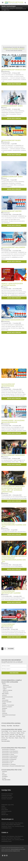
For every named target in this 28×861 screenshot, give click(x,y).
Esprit (2, 736)
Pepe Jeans (11, 737)
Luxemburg (17, 826)
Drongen (4, 778)
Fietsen (4, 711)
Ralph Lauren (12, 736)
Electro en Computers (7, 706)
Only (7, 737)
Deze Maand (16, 725)
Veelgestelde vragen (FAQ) (7, 804)
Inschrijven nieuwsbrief (6, 798)
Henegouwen (4, 826)
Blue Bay (20, 731)
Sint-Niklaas (5, 776)
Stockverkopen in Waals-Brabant (9, 757)
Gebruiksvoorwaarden (6, 811)
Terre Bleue (7, 732)
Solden (3, 716)
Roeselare (4, 774)
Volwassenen (6, 685)
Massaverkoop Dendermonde (8, 385)
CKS (2, 732)
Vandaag (3, 725)
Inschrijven (14, 673)
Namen (9, 826)
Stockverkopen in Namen (8, 761)
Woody (22, 732)
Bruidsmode (5, 691)
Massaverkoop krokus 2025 (13, 70)
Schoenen (4, 695)
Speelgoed (4, 708)
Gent (3, 773)
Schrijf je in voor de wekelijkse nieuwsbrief (13, 48)
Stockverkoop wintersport (8, 625)
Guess (24, 731)
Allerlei (3, 698)
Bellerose (21, 734)
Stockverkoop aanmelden (7, 793)
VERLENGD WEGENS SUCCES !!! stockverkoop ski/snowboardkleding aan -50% (14, 558)
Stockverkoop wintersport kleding (11, 592)
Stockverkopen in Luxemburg (8, 764)
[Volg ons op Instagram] (5, 855)
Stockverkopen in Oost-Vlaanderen (10, 751)
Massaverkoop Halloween (13, 247)
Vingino (16, 737)
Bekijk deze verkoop (14, 84)
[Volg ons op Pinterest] (7, 855)
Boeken (4, 710)
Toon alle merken (5, 741)
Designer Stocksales (6, 701)
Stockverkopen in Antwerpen (8, 749)
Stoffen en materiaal (7, 690)
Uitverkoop (4, 713)
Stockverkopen (13, 748)
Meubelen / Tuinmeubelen (8, 705)
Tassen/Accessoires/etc (7, 696)
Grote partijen (5, 700)
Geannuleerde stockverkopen (9, 714)
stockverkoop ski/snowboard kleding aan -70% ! (13, 524)
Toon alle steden (6, 779)
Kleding (4, 683)
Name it (6, 736)
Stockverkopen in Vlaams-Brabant (10, 756)
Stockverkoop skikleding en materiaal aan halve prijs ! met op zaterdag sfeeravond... (13, 489)
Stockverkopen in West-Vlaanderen (10, 752)
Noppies (18, 732)
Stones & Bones (5, 734)
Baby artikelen (5, 693)
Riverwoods (13, 732)
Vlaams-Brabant (9, 824)
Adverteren (3, 808)
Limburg (3, 824)
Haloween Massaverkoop (12, 320)
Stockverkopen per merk (11, 729)
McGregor (18, 736)
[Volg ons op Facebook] (3, 855)
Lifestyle (4, 703)
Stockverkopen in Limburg (8, 754)
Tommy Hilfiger (4, 731)
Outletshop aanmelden (6, 795)
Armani (20, 737)
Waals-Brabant (17, 824)
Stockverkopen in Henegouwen (9, 759)
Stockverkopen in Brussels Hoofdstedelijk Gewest (13, 766)
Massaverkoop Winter (11, 211)
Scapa (16, 734)
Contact (3, 806)
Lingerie (5, 688)
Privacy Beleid (4, 809)
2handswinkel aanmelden (7, 797)
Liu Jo (10, 731)
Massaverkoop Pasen (11, 140)
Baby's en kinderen (7, 687)
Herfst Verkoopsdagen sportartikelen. (12, 284)
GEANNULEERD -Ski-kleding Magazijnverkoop (13, 421)
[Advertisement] (14, 29)
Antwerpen (4, 771)
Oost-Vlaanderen (11, 823)
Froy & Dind (4, 739)
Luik (13, 826)
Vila (24, 737)
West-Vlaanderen (19, 823)
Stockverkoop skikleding (13, 455)
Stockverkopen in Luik (7, 762)
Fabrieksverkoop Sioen (12, 106)
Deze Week (9, 725)
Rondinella (12, 734)
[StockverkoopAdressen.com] (14, 2)
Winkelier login (4, 814)
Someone (15, 731)
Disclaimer (3, 812)
